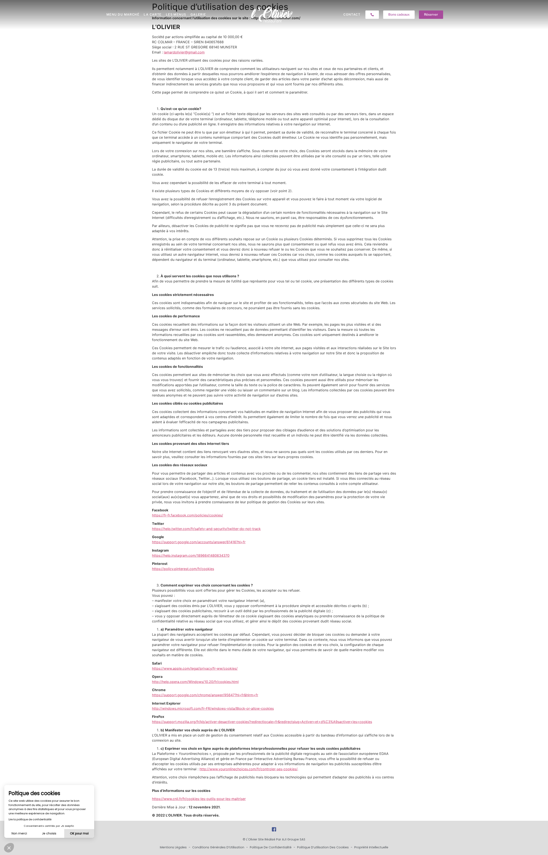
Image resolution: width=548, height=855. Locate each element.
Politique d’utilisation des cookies (323, 847)
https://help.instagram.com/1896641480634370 (190, 555)
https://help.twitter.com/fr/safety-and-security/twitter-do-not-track (206, 529)
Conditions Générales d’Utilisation (218, 847)
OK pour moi (79, 833)
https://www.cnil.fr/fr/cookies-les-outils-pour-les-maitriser (199, 799)
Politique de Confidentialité (271, 847)
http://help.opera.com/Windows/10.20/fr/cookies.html (195, 682)
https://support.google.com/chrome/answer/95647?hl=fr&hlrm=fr (205, 695)
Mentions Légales (174, 847)
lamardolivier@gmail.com (184, 52)
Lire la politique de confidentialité (30, 819)
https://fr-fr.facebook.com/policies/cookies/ (187, 515)
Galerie (198, 14)
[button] (9, 848)
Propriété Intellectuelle (371, 847)
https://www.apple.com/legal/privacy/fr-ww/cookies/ (195, 668)
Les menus (176, 14)
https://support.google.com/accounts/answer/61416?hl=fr (199, 542)
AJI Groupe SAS (293, 839)
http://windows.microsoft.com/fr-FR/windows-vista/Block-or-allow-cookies (213, 708)
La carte (153, 14)
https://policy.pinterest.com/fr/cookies (183, 569)
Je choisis (49, 833)
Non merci (19, 833)
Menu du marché (122, 14)
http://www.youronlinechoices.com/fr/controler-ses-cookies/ (248, 769)
